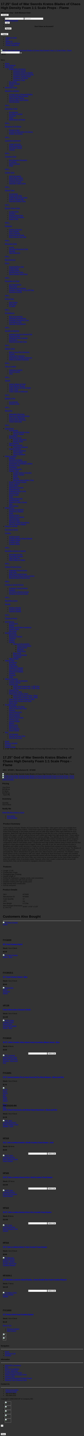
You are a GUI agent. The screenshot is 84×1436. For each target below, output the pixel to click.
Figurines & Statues (16, 511)
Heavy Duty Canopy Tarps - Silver (25, 695)
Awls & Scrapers (15, 176)
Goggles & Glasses (16, 668)
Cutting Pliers (14, 269)
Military (11, 723)
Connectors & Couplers (17, 288)
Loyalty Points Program (13, 1373)
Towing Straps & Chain (17, 384)
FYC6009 (7, 940)
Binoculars (13, 635)
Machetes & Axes (11, 601)
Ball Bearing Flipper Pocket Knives (21, 576)
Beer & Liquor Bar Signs (18, 708)
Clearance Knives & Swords (23, 74)
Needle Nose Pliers (16, 272)
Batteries (12, 458)
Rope (11, 497)
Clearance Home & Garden (23, 73)
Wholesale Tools (11, 87)
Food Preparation (15, 469)
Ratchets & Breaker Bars (18, 342)
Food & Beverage (15, 712)
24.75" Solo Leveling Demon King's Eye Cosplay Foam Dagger (27, 1212)
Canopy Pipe (14, 690)
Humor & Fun (14, 719)
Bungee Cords (14, 130)
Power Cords (14, 495)
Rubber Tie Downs (16, 134)
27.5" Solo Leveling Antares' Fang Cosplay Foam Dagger (25, 1247)
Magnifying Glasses (16, 487)
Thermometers (14, 519)
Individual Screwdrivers (17, 318)
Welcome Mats (14, 521)
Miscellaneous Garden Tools (23, 480)
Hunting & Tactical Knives (14, 585)
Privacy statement (11, 1371)
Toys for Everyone (15, 738)
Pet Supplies (13, 734)
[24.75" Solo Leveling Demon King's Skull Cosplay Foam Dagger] (10, 1161)
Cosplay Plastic (14, 540)
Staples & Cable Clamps (18, 502)
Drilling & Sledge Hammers (19, 359)
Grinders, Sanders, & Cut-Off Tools (21, 290)
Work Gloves (13, 506)
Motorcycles (13, 725)
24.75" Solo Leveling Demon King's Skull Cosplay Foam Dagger (27, 1177)
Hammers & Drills (15, 292)
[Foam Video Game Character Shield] (8, 993)
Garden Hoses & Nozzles (22, 473)
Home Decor (9, 508)
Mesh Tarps (13, 703)
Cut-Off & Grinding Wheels (18, 96)
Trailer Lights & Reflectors (18, 391)
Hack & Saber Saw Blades (18, 100)
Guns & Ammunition (16, 718)
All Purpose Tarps (15, 692)
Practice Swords (15, 609)
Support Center (11, 38)
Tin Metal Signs (10, 705)
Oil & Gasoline (14, 729)
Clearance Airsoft (19, 71)
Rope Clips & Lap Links (17, 237)
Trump (11, 85)
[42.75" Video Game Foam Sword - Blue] (10, 1028)
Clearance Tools (19, 80)
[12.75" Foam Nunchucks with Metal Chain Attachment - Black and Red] (5, 1108)
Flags (11, 513)
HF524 (6, 1208)
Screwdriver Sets (15, 322)
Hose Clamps (14, 231)
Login (7, 22)
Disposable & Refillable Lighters (20, 463)
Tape (11, 504)
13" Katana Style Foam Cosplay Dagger (18, 1314)
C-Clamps (12, 162)
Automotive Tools (11, 109)
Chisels (12, 354)
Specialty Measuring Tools (18, 249)
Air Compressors (15, 285)
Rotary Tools (13, 219)
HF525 (6, 1173)
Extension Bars (14, 336)
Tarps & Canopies (11, 679)
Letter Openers (14, 558)
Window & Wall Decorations (19, 522)
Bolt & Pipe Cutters (16, 178)
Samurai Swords (15, 611)
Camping (12, 638)
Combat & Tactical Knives (18, 588)
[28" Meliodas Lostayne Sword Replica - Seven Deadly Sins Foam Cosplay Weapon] (10, 1265)
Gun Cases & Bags (16, 670)
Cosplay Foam (14, 537)
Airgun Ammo (22, 647)
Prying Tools (9, 299)
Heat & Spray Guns (16, 215)
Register (8, 28)
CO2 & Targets (18, 434)
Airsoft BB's (13, 436)
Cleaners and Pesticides (18, 462)
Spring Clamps (14, 164)
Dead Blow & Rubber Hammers (20, 358)
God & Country (14, 714)
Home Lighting (14, 484)
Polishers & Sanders (16, 217)
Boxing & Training (15, 636)
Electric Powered (15, 438)
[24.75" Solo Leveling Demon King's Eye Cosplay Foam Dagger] (10, 1196)
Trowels (12, 150)
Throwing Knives (11, 618)
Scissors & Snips (15, 182)
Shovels (16, 478)
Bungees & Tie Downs (13, 126)
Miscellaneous (10, 260)
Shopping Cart (10, 1353)
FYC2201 (7, 1073)
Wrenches (8, 411)
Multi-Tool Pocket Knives (18, 574)
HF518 (6, 1138)
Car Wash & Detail (15, 114)
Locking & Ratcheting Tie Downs (21, 132)
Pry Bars (12, 306)
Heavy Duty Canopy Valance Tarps (21, 699)
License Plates (14, 721)
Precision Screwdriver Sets (19, 320)
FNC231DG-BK (10, 1105)
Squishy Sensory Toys (17, 736)
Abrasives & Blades (12, 91)
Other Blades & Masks (17, 560)
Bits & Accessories (16, 316)
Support (4, 34)
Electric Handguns (20, 439)
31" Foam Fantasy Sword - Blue (15, 977)
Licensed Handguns (20, 447)
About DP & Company (13, 1365)
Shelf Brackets (14, 500)
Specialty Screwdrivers (17, 324)
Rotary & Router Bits (16, 199)
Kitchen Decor (14, 515)
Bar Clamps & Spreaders (18, 160)
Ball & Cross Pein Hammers (19, 352)
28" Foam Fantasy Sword (12, 944)
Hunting (12, 642)
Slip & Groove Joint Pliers (18, 274)
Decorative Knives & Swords (15, 551)
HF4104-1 (7, 1275)
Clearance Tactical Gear (22, 76)
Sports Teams (14, 730)
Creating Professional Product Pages (18, 1378)
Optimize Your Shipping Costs (16, 1380)
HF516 (6, 1243)
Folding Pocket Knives (13, 567)
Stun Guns (13, 631)
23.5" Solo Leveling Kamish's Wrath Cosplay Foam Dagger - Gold (28, 1142)
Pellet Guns (21, 651)
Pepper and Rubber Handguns (20, 627)
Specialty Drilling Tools (17, 201)
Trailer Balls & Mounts (17, 386)
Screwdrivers (9, 313)
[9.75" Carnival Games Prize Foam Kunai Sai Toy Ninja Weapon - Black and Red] (10, 1063)
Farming (12, 710)
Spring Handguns (19, 451)
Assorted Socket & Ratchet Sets (20, 334)
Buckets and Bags (15, 460)
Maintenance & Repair (17, 119)
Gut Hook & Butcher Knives (19, 592)
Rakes (15, 476)
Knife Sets (12, 572)
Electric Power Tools (12, 208)
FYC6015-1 (8, 973)
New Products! (10, 65)
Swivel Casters (14, 372)
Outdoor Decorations (16, 517)
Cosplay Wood (14, 544)
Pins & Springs (14, 233)
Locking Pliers (14, 270)
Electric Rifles (18, 441)
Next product (11, 1331)
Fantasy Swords (15, 608)
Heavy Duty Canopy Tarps (18, 694)
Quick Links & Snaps (16, 235)
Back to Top (7, 1325)
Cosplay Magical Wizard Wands (20, 538)
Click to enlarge (8, 779)
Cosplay (8, 533)
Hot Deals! (13, 82)
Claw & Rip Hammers (17, 356)
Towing (7, 381)
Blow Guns (13, 286)
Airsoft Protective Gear (21, 432)
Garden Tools (14, 471)
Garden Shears (18, 474)
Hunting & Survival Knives (18, 594)
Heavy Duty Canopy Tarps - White (25, 697)
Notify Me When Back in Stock (13, 812)
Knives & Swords (11, 526)
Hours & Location (11, 1390)
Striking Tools (10, 349)
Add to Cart (51, 1053)
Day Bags (12, 664)
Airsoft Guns (9, 428)
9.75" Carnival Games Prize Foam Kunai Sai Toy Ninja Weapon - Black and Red (33, 1077)
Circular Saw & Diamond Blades (21, 94)
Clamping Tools (10, 157)
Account (5, 15)
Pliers (7, 263)
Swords (7, 604)
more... (7, 105)
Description (11, 816)
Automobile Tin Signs (17, 706)
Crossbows (17, 657)
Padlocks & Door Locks (17, 491)
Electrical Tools (14, 465)
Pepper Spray (14, 629)
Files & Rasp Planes (16, 98)
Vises (11, 166)
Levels (11, 247)
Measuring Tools (11, 244)
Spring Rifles (18, 452)
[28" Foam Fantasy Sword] (10, 924)
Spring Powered (15, 449)
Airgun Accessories (24, 646)
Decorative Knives (15, 554)
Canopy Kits (13, 684)
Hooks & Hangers (15, 229)
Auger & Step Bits (15, 196)
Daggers (12, 590)
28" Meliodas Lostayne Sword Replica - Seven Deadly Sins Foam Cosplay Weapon (35, 1280)
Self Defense (9, 622)
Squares (12, 251)
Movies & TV (13, 727)
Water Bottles (14, 659)
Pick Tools (12, 304)
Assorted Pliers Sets (16, 267)
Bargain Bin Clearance (17, 69)
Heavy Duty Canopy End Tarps (20, 701)
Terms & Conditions (12, 43)
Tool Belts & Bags (15, 148)
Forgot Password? (11, 20)
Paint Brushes (14, 493)
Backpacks (13, 662)
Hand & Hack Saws (16, 180)
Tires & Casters (10, 366)
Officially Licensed (15, 445)
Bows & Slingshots (20, 655)
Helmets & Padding (16, 671)
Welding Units (14, 404)
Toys (6, 732)
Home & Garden (11, 456)
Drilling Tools (9, 190)
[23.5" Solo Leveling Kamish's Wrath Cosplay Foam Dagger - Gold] (10, 1126)
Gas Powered (14, 443)
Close (3, 1434)
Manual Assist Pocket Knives (19, 578)
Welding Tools (10, 398)
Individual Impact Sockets (18, 338)
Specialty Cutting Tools (17, 183)
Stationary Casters (15, 370)
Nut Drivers (13, 340)
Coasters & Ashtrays (16, 510)
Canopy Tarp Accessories (18, 681)
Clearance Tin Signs (20, 78)
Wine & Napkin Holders (17, 524)
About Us (8, 41)
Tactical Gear (9, 660)
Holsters (12, 673)
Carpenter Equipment (12, 141)
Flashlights (13, 467)
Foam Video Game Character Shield (17, 1009)
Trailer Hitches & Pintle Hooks (20, 388)
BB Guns (20, 649)
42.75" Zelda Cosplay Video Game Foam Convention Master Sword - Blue (31, 1042)
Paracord (12, 675)
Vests (11, 677)
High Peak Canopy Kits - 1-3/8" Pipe (26, 686)
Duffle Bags (13, 666)
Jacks (11, 118)
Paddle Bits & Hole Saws (18, 197)
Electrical (12, 116)
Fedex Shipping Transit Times (16, 1374)
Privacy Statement (12, 45)
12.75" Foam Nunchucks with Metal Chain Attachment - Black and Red (30, 1110)
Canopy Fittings (14, 683)
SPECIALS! (9, 67)
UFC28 (6, 1005)
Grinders (12, 213)
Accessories (13, 112)
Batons (11, 625)
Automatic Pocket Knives (18, 570)
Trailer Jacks (13, 390)
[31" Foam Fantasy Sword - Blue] (10, 957)
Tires (11, 374)
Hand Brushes (14, 102)
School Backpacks (16, 498)
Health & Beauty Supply (17, 482)
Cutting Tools (9, 173)
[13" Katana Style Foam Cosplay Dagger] (10, 1296)
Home (7, 63)
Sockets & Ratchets (12, 331)
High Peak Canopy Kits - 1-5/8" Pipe (26, 688)
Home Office (13, 486)
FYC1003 (7, 1310)
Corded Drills (14, 212)
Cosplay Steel (14, 542)
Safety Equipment (15, 146)
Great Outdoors (14, 716)
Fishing (11, 640)
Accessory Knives (11, 530)
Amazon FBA (10, 1376)
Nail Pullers (13, 302)
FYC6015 (7, 1038)
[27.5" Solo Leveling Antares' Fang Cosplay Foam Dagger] (10, 1231)
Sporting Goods (10, 633)
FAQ (7, 39)
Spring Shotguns (19, 454)
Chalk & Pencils (15, 144)
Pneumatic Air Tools (12, 281)
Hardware (8, 226)
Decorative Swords (16, 556)
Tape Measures (14, 253)
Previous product (13, 1329)
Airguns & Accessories (21, 644)
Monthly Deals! (14, 84)
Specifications (12, 818)
